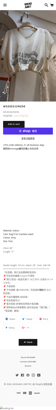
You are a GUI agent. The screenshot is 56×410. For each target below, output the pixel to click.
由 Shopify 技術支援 (42, 384)
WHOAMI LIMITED (22, 384)
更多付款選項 (28, 138)
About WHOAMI (28, 357)
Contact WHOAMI (28, 362)
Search (28, 366)
